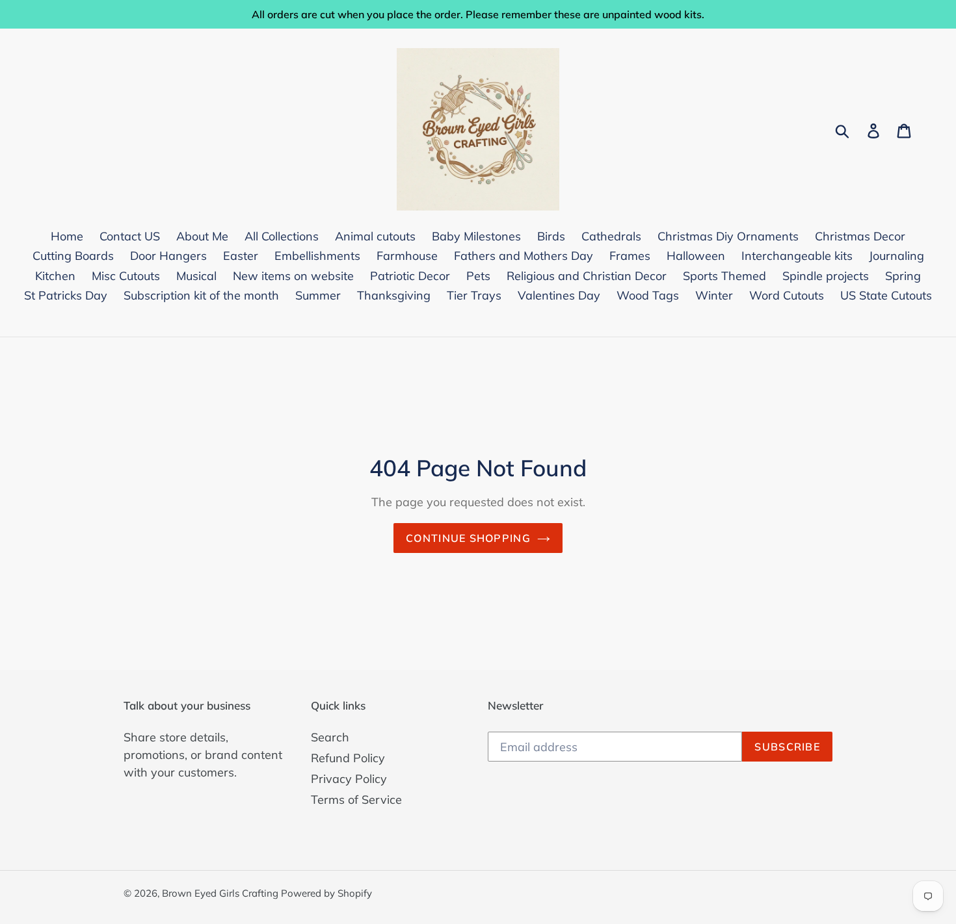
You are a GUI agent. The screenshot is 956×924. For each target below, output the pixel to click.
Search (330, 737)
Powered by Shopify (326, 893)
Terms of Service (356, 799)
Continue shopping (468, 538)
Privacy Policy (349, 778)
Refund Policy (348, 758)
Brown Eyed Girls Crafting (221, 893)
